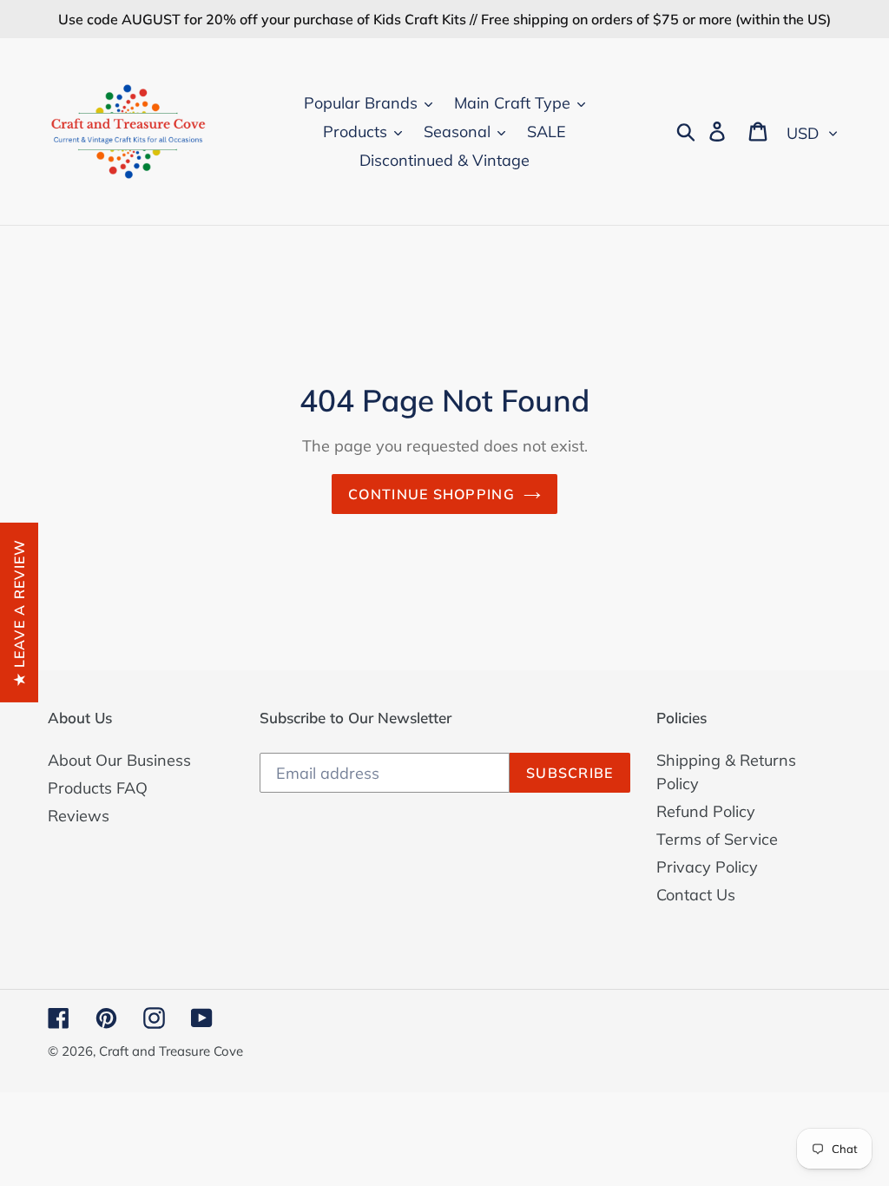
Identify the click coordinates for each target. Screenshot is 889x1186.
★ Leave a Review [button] (19, 611)
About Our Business (119, 760)
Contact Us (695, 895)
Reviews (78, 816)
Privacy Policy (707, 867)
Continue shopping (431, 494)
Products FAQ (98, 788)
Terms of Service (717, 839)
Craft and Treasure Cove (171, 1051)
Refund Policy (705, 811)
